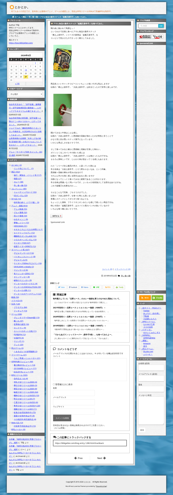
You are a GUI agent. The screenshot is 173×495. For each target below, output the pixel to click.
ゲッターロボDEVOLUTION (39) (27, 287)
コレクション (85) (18, 188)
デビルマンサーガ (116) (24, 253)
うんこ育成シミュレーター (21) (27, 358)
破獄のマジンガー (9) (23, 280)
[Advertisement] (90, 246)
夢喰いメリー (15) (21, 222)
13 (26, 70)
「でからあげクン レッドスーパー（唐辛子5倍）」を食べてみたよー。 (83, 334)
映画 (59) (15, 297)
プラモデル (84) (20, 307)
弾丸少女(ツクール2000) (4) (25, 382)
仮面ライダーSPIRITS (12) (25, 246)
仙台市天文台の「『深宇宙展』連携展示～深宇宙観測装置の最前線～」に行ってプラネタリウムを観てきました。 (25, 107)
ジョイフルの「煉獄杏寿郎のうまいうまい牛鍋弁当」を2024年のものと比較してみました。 (25, 131)
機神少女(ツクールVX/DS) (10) (26, 395)
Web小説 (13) (17, 422)
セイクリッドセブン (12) (24, 232)
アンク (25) (18, 344)
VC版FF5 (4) (19, 338)
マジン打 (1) (19, 341)
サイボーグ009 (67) (22, 243)
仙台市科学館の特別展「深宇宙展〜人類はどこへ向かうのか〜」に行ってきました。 (25, 121)
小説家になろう (150, 318)
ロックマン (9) (20, 328)
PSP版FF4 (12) (20, 334)
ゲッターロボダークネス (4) (25, 283)
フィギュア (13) (20, 311)
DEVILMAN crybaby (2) (24, 266)
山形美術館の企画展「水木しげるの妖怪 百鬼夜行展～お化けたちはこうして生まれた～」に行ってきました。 (25, 141)
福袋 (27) (17, 178)
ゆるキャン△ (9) (21, 219)
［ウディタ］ (146, 329)
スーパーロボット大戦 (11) (25, 331)
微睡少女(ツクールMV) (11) (25, 409)
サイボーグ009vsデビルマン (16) (28, 263)
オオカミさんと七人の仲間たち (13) (29, 229)
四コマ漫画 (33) (20, 216)
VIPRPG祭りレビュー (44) (22, 361)
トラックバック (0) (122, 269)
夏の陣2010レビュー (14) (24, 365)
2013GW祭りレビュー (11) (25, 368)
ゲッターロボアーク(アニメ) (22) (27, 294)
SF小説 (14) (16, 199)
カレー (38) (18, 182)
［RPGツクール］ (148, 321)
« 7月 (17, 83)
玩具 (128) (15, 304)
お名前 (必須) (143, 363)
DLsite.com (148, 351)
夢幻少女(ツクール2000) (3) (25, 385)
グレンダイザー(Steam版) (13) (26, 317)
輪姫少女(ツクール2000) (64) (26, 392)
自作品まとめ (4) (21, 378)
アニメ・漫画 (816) (19, 205)
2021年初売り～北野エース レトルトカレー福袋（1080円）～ (79, 307)
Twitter (146, 310)
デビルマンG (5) (20, 260)
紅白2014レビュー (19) (23, 372)
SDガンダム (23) (21, 195)
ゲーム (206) (16, 314)
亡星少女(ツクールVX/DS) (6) (26, 402)
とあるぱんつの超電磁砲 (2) (25, 351)
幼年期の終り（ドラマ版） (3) (26, 202)
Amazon (147, 343)
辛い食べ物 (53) (20, 185)
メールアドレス (59, 397)
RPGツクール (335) (19, 375)
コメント (57, 356)
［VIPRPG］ (146, 335)
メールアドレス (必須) (147, 374)
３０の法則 (148, 327)
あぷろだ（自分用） (151, 313)
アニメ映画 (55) (20, 209)
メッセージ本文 (145, 395)
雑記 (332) (15, 172)
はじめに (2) (16, 165)
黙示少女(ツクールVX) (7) (24, 399)
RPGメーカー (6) (18, 429)
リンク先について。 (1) (24, 168)
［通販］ (144, 340)
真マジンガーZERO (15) (24, 273)
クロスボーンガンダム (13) (25, 239)
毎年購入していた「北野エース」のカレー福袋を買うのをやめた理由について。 (87, 298)
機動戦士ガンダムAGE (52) (25, 236)
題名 (140, 384)
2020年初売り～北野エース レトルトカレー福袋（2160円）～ (79, 316)
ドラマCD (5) (16, 300)
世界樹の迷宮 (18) (21, 324)
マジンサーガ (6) (21, 270)
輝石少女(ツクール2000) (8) (25, 388)
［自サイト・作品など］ (151, 308)
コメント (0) (107, 269)
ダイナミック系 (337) (20, 249)
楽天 (145, 346)
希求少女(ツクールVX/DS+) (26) (27, 405)
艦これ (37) (18, 321)
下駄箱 (146, 316)
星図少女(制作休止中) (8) (24, 416)
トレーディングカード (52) (25, 192)
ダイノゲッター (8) (22, 277)
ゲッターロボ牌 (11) (22, 290)
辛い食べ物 (125, 275)
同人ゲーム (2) (17, 348)
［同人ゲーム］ (147, 348)
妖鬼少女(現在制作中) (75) (25, 412)
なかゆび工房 (149, 324)
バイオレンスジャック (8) (24, 256)
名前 (55, 388)
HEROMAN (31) (20, 226)
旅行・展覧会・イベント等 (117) (27, 175)
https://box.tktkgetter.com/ (21, 43)
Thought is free (101, 486)
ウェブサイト (58, 406)
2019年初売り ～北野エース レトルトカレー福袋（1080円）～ (79, 325)
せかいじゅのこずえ (151, 332)
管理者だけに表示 (64, 384)
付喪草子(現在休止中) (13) (25, 426)
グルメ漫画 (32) (20, 212)
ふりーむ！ (148, 354)
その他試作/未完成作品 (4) (25, 419)
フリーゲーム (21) (18, 355)
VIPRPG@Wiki (149, 338)
